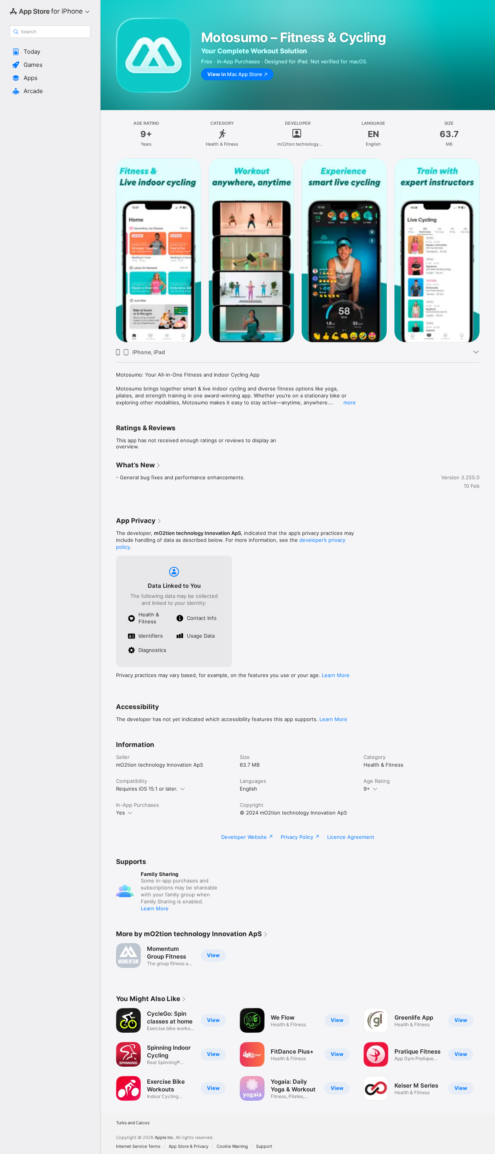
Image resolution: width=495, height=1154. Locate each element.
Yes (120, 812)
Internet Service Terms (138, 1146)
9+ (367, 789)
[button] (50, 52)
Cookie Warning (232, 1146)
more (349, 402)
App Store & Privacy (188, 1146)
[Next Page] (487, 250)
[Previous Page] (108, 250)
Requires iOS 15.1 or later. (147, 789)
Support (264, 1146)
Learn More (336, 675)
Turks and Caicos (133, 1123)
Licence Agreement (350, 837)
